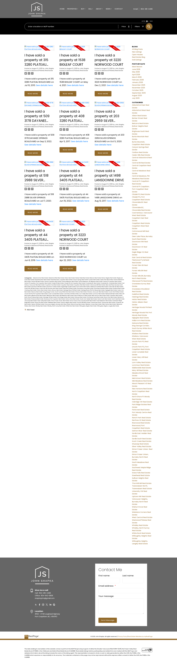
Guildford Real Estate (118, 288)
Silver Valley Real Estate (44, 301)
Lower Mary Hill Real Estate (71, 294)
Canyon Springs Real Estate (80, 279)
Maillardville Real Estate (112, 294)
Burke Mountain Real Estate (42, 279)
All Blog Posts (137, 49)
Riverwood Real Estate (37, 299)
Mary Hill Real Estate (140, 370)
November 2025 (138, 88)
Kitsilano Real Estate (81, 292)
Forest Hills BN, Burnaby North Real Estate (51, 288)
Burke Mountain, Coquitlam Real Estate (61, 279)
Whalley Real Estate (41, 306)
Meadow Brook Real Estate (38, 295)
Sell (90, 9)
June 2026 (136, 69)
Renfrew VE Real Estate (141, 420)
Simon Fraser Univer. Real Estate (60, 301)
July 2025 (136, 98)
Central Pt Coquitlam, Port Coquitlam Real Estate (37, 283)
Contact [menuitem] (119, 9)
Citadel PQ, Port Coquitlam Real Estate (75, 283)
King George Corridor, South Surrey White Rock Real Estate (59, 292)
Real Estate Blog (138, 57)
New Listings (137, 52)
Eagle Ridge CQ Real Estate (68, 286)
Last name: (128, 575)
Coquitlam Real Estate (67, 285)
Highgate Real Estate (111, 290)
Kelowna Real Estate (37, 292)
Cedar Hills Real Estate (106, 279)
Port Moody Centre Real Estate (95, 297)
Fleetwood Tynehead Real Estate (99, 286)
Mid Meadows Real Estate (67, 295)
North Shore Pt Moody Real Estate (33, 297)
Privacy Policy (122, 636)
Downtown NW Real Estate (38, 286)
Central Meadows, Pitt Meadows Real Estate (91, 281)
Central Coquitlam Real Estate (53, 281)
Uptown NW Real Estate (37, 304)
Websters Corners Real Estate (94, 304)
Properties (72, 9)
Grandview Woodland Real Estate (103, 288)
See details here (44, 85)
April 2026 (136, 74)
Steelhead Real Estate (54, 302)
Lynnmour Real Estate (99, 294)
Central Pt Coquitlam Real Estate (112, 281)
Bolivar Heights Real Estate (109, 278)
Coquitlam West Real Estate (81, 285)
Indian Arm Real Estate (141, 320)
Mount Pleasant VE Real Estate (82, 295)
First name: (104, 575)
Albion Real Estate (70, 278)
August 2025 (137, 95)
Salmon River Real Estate (72, 299)
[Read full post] (39, 49)
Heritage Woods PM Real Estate (72, 290)
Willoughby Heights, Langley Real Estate (108, 306)
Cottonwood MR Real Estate (97, 285)
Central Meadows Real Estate (70, 281)
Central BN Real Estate (37, 281)
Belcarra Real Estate (95, 278)
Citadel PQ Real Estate (58, 283)
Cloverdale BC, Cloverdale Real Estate (111, 283)
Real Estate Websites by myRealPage (140, 636)
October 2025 (137, 90)
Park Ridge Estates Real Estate (65, 297)
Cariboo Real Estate (94, 279)
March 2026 (137, 77)
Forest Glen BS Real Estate (116, 286)
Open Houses (137, 54)
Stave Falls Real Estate (41, 302)
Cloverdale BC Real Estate (93, 283)
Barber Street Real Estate (82, 278)
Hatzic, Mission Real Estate (55, 290)
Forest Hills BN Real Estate (31, 288)
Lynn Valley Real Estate (85, 294)
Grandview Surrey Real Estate (85, 288)
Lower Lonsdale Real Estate (55, 294)
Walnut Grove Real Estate (78, 304)
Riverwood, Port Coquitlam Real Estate (54, 299)
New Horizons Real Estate (99, 295)
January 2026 (137, 82)
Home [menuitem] (62, 9)
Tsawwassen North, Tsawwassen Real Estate (103, 302)
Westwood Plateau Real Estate (42, 71)
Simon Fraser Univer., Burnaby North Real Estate (83, 301)
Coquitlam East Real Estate (52, 285)
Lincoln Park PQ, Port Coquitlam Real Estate (36, 294)
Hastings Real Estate (31, 290)
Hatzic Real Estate (42, 290)
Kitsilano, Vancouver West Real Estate (97, 292)
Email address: (106, 585)
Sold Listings (137, 60)
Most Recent (137, 66)
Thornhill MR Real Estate (83, 302)
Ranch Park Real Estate (110, 297)
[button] (36, 605)
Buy (82, 9)
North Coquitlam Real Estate (114, 295)
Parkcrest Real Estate (80, 297)
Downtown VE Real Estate (53, 286)
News (108, 9)
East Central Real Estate (83, 286)
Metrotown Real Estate (53, 295)
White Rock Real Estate (72, 306)
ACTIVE (143, 21)
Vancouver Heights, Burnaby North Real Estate (57, 304)
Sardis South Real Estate (104, 299)
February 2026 (138, 80)
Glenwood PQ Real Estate (70, 288)
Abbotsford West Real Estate (56, 278)
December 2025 (138, 85)
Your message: (106, 596)
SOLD (151, 21)
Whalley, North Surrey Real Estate (56, 306)
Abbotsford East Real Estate (40, 278)
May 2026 (136, 72)
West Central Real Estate (109, 304)
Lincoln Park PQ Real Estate (116, 292)
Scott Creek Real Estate (118, 299)
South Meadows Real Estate (104, 301)
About (99, 9)
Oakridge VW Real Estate (50, 297)
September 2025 (139, 93)
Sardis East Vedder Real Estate (88, 299)
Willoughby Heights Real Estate (88, 306)
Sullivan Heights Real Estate (68, 302)
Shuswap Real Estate (31, 301)
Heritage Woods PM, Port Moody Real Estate (93, 290)
